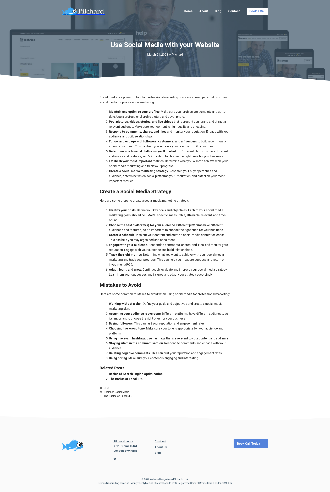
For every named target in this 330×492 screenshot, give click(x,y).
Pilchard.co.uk (123, 441)
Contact (234, 11)
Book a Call (257, 11)
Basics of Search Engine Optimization (136, 374)
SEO (106, 388)
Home (188, 11)
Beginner (109, 391)
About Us (161, 447)
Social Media (122, 391)
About (203, 11)
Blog (218, 11)
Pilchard (177, 54)
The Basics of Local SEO (126, 379)
